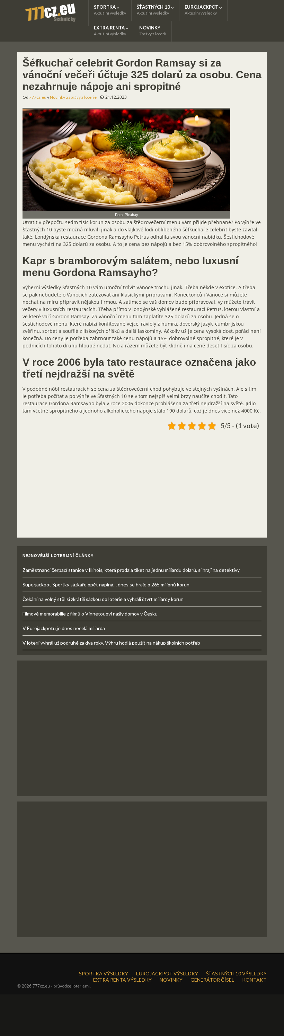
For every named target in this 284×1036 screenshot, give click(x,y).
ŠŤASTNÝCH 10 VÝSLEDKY (236, 973)
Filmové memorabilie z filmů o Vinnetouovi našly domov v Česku (90, 614)
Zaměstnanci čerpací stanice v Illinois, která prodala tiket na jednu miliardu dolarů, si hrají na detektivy (131, 570)
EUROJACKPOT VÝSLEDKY (167, 973)
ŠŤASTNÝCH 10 (154, 10)
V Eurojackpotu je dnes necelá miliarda (64, 628)
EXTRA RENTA (110, 30)
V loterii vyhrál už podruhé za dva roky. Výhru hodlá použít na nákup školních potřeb (111, 643)
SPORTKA (110, 10)
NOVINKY (152, 30)
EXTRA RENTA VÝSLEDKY (122, 980)
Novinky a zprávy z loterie (73, 97)
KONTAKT (254, 980)
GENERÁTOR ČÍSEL (212, 980)
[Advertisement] (142, 481)
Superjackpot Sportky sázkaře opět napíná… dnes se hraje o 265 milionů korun (106, 584)
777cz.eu (37, 97)
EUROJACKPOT (202, 10)
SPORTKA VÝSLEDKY (103, 973)
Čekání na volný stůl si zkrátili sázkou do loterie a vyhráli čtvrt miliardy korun (103, 599)
